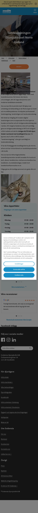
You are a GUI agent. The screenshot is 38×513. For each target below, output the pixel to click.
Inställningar (19, 264)
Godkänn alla (19, 275)
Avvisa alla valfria (19, 270)
